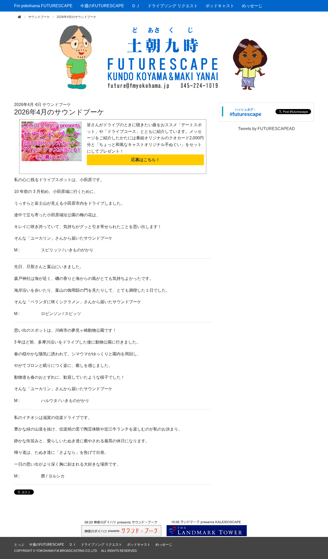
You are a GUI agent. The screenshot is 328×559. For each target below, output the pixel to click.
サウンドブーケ (39, 17)
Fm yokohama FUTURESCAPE (43, 6)
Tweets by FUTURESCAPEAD (266, 128)
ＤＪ (136, 6)
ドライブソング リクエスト (173, 6)
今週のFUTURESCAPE (102, 6)
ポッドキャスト (220, 6)
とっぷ (19, 544)
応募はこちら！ (145, 160)
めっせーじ (252, 6)
